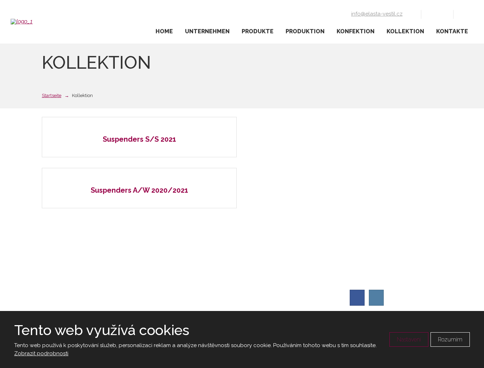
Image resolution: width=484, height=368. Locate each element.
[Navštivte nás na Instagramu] (442, 14)
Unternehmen (207, 31)
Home (164, 31)
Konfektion (356, 31)
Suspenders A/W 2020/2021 (139, 190)
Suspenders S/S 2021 (139, 139)
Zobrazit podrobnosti (41, 353)
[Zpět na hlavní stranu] (46, 21)
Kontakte (452, 31)
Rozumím (450, 339)
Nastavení (409, 339)
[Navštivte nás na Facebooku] (432, 14)
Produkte (258, 31)
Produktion (305, 31)
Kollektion (405, 31)
